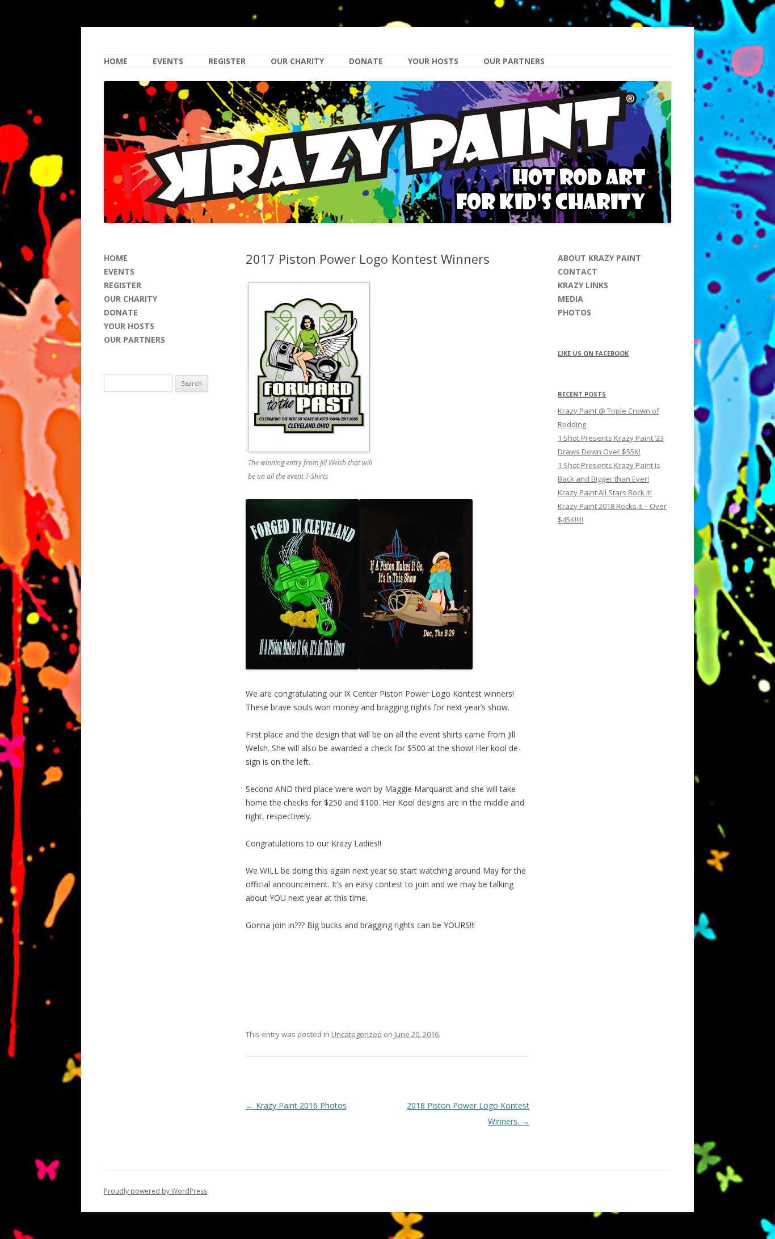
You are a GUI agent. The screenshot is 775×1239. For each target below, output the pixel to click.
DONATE (366, 61)
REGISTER (227, 61)
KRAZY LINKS (583, 285)
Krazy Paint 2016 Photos (296, 1105)
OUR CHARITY (297, 61)
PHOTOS (574, 312)
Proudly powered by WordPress (155, 1191)
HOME (116, 61)
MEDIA (570, 298)
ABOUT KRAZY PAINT (599, 257)
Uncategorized (356, 1034)
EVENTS (168, 61)
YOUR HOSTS (433, 61)
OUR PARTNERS (514, 61)
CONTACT (577, 271)
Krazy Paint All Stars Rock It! (605, 492)
